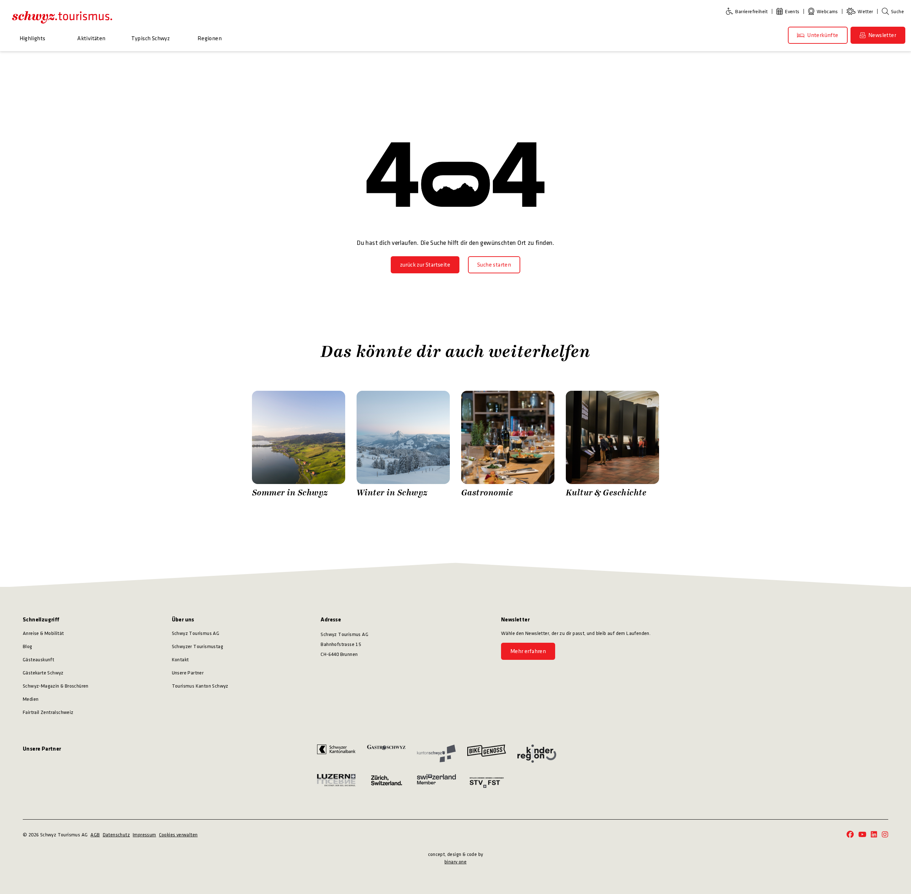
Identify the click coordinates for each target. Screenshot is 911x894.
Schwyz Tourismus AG (196, 633)
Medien (30, 699)
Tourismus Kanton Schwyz (200, 686)
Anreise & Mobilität (43, 633)
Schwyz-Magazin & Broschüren (56, 686)
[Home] (62, 17)
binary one (455, 861)
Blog (27, 646)
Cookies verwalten (178, 834)
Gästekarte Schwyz (43, 672)
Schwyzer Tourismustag (197, 646)
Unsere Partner (188, 672)
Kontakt (180, 659)
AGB (95, 834)
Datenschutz (116, 834)
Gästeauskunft (38, 659)
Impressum (144, 834)
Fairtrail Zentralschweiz (48, 712)
